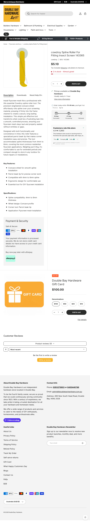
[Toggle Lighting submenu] (27, 30)
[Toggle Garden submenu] (75, 25)
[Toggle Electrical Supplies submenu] (64, 25)
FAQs (6, 479)
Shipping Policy (10, 444)
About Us (7, 431)
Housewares (9, 30)
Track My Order (10, 453)
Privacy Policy (9, 436)
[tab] (9, 95)
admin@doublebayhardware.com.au (67, 392)
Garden (71, 26)
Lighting (22, 30)
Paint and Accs (37, 30)
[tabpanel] (24, 155)
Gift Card (57, 2)
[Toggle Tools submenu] (55, 30)
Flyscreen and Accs (15, 44)
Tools (51, 30)
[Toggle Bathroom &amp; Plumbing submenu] (43, 25)
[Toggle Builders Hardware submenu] (20, 25)
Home (5, 44)
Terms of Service (11, 440)
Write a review (45, 360)
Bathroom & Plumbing (33, 26)
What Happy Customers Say (15, 466)
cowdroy (54, 59)
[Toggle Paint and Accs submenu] (45, 30)
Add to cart (76, 84)
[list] (24, 294)
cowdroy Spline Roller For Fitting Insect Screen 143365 (36, 44)
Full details (82, 320)
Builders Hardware (11, 26)
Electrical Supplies (55, 26)
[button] (85, 13)
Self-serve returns (11, 457)
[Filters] (6, 349)
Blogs (6, 471)
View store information (62, 99)
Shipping (64, 68)
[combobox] (49, 13)
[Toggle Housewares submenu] (15, 30)
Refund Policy (9, 449)
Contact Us (8, 475)
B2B (65, 2)
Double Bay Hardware (15, 512)
